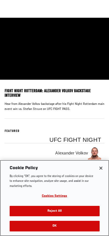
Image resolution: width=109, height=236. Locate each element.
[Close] (100, 168)
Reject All (54, 211)
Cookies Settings (54, 196)
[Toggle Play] (10, 82)
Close (99, 27)
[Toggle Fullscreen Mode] (98, 82)
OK (54, 226)
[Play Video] (54, 48)
